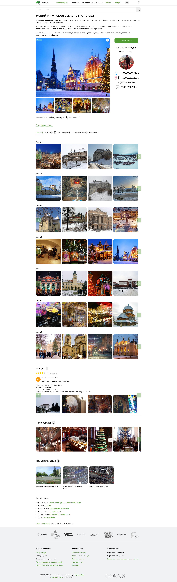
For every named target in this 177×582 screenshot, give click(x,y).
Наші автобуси (77, 562)
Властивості (94, 132)
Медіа (39, 132)
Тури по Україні (45, 523)
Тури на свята (53, 503)
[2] (39, 373)
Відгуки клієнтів (78, 559)
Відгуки (118, 3)
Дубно (51, 117)
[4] (42, 373)
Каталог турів (61, 3)
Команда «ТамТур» (79, 553)
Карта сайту (79, 575)
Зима (49, 506)
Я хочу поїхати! (126, 41)
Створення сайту (56, 577)
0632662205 (128, 82)
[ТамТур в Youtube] (123, 576)
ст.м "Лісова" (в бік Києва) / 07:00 (73, 487)
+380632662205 (130, 77)
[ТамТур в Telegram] (119, 576)
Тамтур (38, 523)
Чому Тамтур (41, 553)
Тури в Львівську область (59, 509)
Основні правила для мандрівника (49, 565)
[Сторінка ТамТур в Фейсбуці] (107, 576)
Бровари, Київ (49, 517)
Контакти (75, 565)
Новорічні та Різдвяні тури (59, 514)
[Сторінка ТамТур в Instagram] (111, 576)
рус (127, 3)
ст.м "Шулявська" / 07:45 (98, 487)
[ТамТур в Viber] (115, 576)
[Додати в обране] (107, 40)
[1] (37, 373)
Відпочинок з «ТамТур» (81, 556)
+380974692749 (130, 73)
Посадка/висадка (79, 132)
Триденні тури (55, 511)
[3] (40, 373)
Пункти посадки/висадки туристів (49, 562)
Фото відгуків (64, 132)
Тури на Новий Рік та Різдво (70, 503)
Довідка (108, 3)
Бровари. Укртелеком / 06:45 (47, 487)
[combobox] (86, 9)
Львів (65, 117)
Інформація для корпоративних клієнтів (122, 559)
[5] (44, 373)
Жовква (59, 117)
